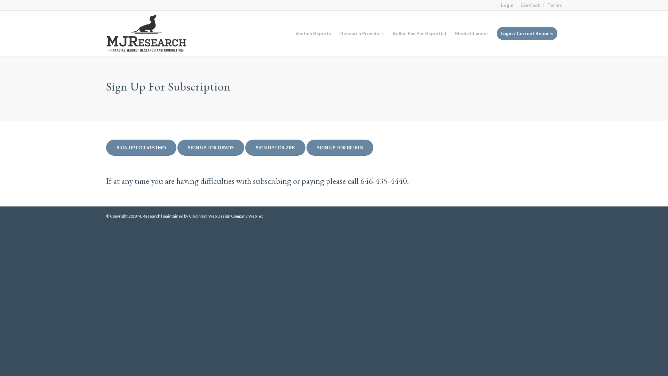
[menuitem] (530, 5)
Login (507, 5)
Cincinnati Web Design (209, 216)
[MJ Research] (146, 33)
